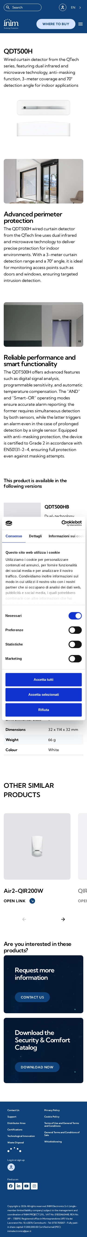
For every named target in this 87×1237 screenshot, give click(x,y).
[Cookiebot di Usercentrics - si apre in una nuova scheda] (62, 523)
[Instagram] (34, 1186)
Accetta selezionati (43, 694)
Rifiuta (43, 710)
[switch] (75, 630)
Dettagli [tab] (35, 536)
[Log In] (62, 7)
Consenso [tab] (13, 536)
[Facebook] (10, 1186)
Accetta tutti (43, 679)
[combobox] (23, 7)
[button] (32, 997)
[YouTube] (26, 1186)
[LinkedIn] (18, 1186)
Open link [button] (19, 901)
